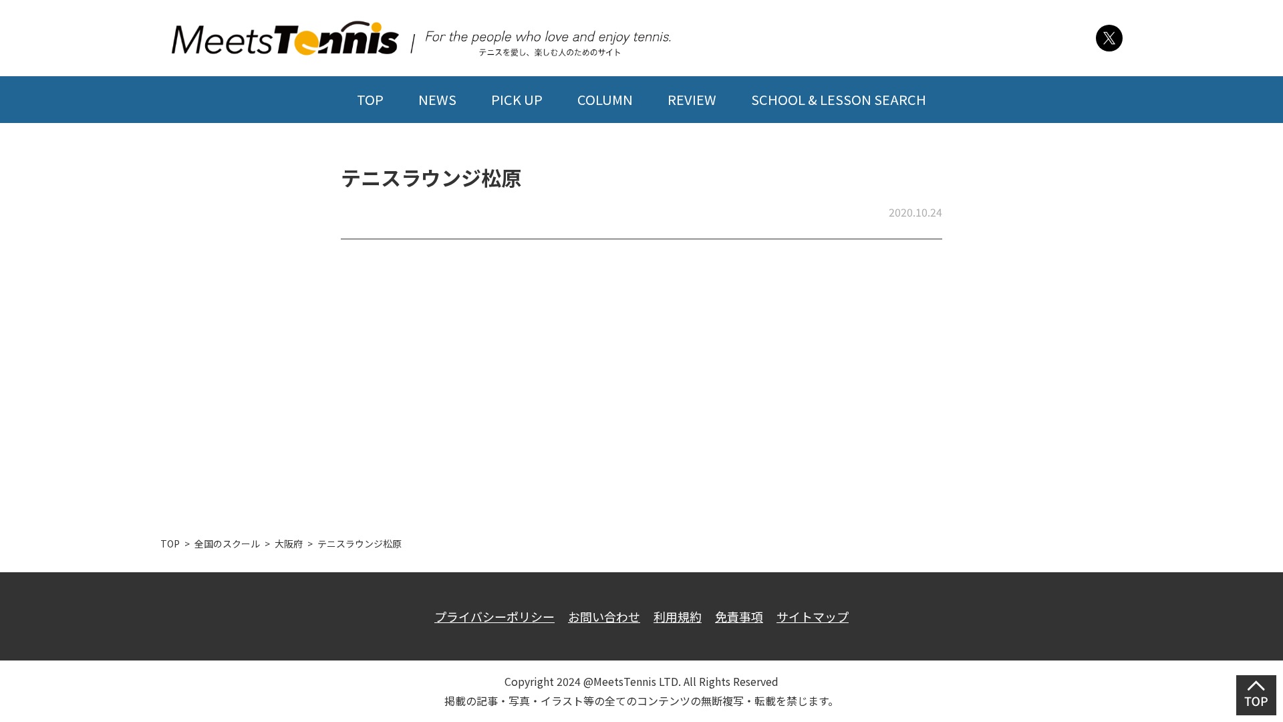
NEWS (437, 99)
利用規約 (678, 616)
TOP (370, 99)
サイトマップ (812, 616)
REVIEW (692, 99)
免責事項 (739, 616)
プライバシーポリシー (494, 616)
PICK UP (517, 99)
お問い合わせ (604, 616)
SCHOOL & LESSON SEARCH (838, 99)
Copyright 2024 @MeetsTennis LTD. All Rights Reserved (641, 681)
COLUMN (605, 99)
